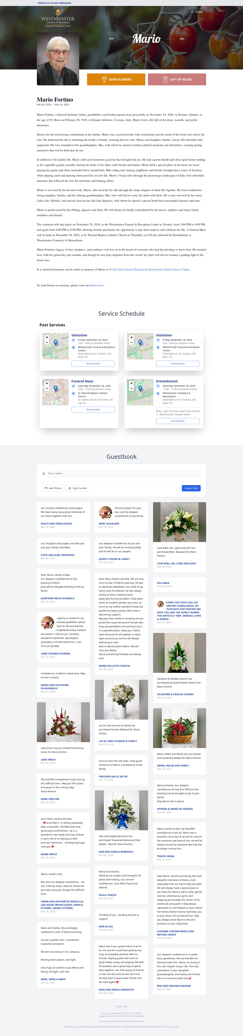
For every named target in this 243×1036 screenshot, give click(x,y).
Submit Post (191, 488)
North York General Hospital (126, 269)
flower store (97, 285)
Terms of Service (130, 1016)
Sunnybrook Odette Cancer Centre (168, 269)
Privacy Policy (112, 1016)
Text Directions (93, 363)
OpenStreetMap (125, 1021)
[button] (56, 342)
